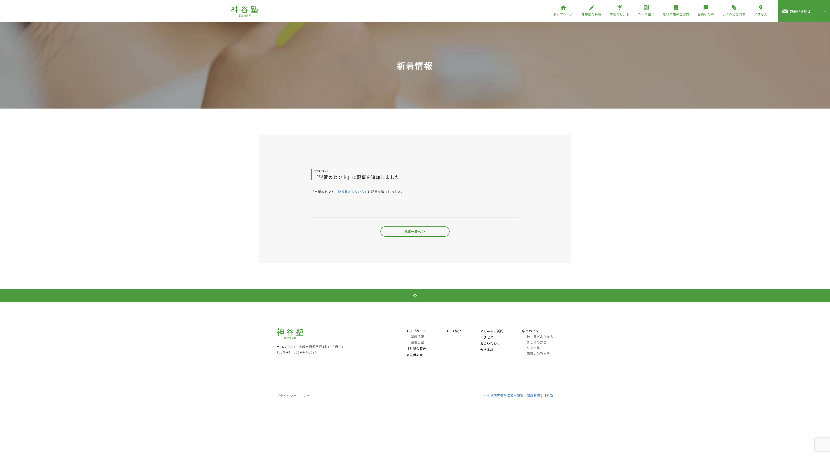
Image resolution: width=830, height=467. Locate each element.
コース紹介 (453, 331)
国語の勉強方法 (537, 353)
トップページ (416, 331)
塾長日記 (416, 342)
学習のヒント (532, 331)
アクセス (487, 337)
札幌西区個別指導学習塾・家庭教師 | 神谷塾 (520, 395)
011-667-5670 (305, 352)
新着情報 (416, 336)
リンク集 (532, 347)
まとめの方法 (535, 342)
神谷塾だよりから (351, 191)
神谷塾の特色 (416, 348)
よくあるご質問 (492, 331)
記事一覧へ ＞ (415, 231)
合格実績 (487, 349)
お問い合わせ (808, 11)
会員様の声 (414, 355)
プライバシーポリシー (293, 395)
